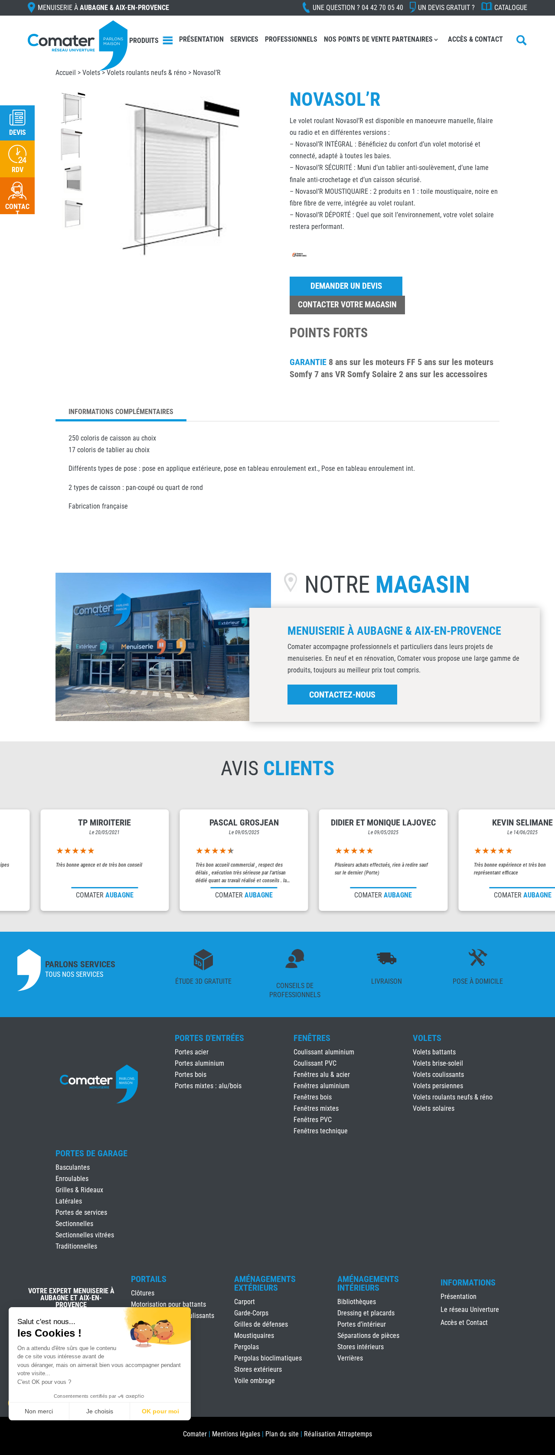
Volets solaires (433, 1108)
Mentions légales (236, 1434)
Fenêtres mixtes (316, 1108)
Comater (195, 1434)
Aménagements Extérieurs (265, 1283)
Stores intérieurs (360, 1347)
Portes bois (190, 1074)
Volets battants (434, 1052)
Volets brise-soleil (438, 1063)
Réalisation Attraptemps (338, 1434)
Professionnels (291, 39)
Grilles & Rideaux (79, 1190)
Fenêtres (312, 1038)
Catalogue (510, 7)
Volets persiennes (438, 1086)
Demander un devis (346, 286)
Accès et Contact (464, 1323)
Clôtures (142, 1293)
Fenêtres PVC (313, 1120)
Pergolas (246, 1347)
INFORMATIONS (468, 1283)
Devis (17, 132)
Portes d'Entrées (209, 1038)
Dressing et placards (366, 1313)
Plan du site (282, 1434)
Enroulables (72, 1178)
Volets (427, 1038)
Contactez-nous (342, 694)
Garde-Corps (251, 1313)
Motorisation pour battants (168, 1304)
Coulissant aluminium (324, 1052)
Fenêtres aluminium (321, 1086)
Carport (244, 1302)
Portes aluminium (199, 1063)
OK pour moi (160, 1411)
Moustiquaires (254, 1335)
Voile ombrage (254, 1381)
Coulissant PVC (315, 1063)
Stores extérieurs (258, 1369)
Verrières (350, 1358)
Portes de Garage (91, 1153)
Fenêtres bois (313, 1097)
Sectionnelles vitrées (85, 1235)
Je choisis (99, 1411)
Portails (148, 1279)
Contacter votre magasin (347, 305)
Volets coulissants (438, 1074)
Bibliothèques (356, 1302)
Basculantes (73, 1167)
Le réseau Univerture (470, 1310)
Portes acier (192, 1052)
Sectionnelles (74, 1224)
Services (244, 39)
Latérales (69, 1201)
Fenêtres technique (321, 1131)
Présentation (201, 39)
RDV (17, 170)
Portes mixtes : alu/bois (208, 1086)
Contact (17, 210)
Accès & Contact (475, 39)
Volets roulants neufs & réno (146, 73)
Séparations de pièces (368, 1335)
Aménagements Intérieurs (368, 1283)
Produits (144, 40)
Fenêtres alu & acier (322, 1074)
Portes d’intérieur (361, 1324)
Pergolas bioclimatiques (268, 1358)
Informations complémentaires (121, 412)
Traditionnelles (76, 1246)
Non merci (39, 1411)
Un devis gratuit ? (446, 7)
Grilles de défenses (261, 1324)
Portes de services (81, 1212)
